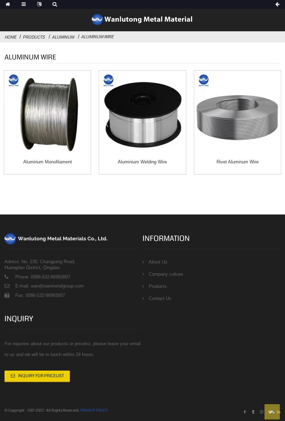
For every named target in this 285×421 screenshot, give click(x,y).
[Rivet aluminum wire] (237, 114)
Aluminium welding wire (142, 161)
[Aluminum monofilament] (47, 114)
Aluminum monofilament (47, 161)
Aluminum (63, 37)
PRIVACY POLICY (94, 410)
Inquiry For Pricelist (41, 376)
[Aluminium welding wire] (142, 114)
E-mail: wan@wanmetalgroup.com (49, 286)
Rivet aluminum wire (238, 161)
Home (10, 37)
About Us (158, 262)
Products (34, 37)
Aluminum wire (97, 37)
